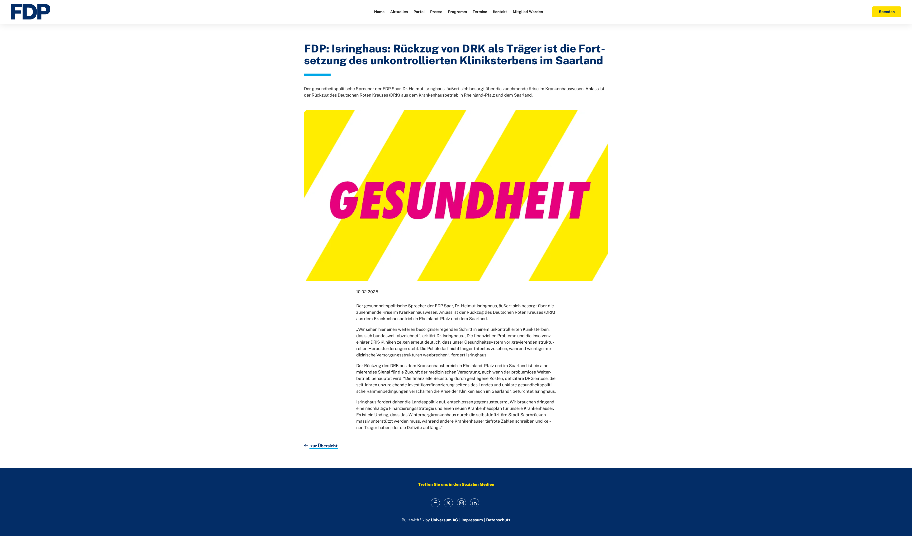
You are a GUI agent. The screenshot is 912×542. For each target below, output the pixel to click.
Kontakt (500, 11)
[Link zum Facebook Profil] (435, 503)
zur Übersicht (323, 445)
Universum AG (444, 520)
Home (379, 11)
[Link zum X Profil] (448, 503)
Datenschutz (498, 520)
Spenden (887, 11)
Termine (480, 11)
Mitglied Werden (528, 11)
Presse (436, 11)
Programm (457, 11)
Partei (418, 11)
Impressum (472, 520)
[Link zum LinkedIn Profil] (474, 503)
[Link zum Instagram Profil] (461, 503)
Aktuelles (399, 11)
